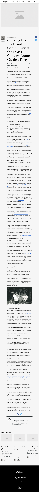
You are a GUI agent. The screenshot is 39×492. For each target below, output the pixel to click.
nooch (30, 113)
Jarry (27, 139)
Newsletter (19, 488)
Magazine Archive (20, 1)
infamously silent (21, 200)
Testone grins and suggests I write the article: (14, 266)
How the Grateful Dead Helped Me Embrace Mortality (6, 448)
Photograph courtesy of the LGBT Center (14, 304)
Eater (27, 145)
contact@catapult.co (22, 481)
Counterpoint (19, 477)
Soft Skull (24, 477)
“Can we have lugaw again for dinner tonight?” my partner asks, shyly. (18, 67)
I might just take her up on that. (15, 267)
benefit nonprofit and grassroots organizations (21, 214)
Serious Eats (15, 82)
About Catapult (19, 470)
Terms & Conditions (19, 486)
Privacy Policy (19, 487)
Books (13, 1)
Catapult (14, 477)
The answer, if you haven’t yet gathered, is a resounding (16, 223)
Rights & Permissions (19, 472)
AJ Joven (18, 459)
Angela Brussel (6, 459)
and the (29, 145)
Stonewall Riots (28, 313)
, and (15, 377)
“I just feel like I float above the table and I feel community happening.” (18, 358)
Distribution (19, 471)
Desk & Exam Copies (19, 473)
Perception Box (29, 1)
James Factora (3, 41)
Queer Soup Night (26, 142)
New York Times (10, 146)
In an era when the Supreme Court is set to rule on (15, 374)
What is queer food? (11, 137)
